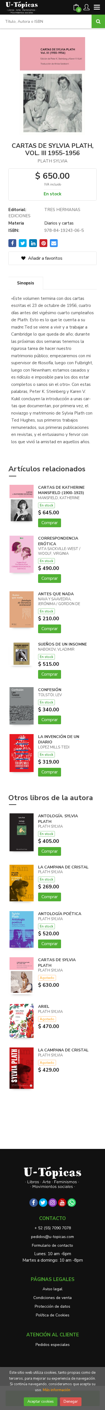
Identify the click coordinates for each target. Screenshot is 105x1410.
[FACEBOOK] (33, 1202)
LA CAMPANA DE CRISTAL (63, 867)
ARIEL (43, 1006)
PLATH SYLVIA (52, 161)
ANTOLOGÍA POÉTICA (59, 913)
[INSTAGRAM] (52, 1202)
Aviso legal (52, 1289)
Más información (56, 1390)
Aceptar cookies (40, 1401)
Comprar (49, 523)
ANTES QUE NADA (56, 594)
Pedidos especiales (53, 1344)
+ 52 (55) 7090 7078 (52, 1228)
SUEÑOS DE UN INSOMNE (62, 644)
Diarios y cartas (59, 223)
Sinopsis (25, 283)
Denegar (71, 1401)
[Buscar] (98, 21)
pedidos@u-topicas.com (52, 1236)
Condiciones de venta (52, 1297)
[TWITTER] (43, 1202)
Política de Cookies (52, 1315)
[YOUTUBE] (62, 1202)
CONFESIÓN (49, 689)
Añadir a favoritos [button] (44, 258)
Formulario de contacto (52, 1245)
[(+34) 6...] (71, 1202)
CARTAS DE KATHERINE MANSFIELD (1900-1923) (61, 490)
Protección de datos (52, 1306)
